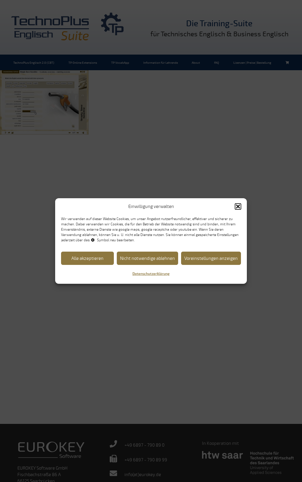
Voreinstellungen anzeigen (211, 258)
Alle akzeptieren (87, 258)
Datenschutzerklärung (151, 274)
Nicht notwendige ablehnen (147, 258)
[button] (238, 206)
